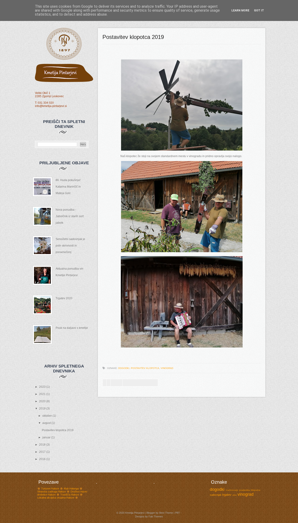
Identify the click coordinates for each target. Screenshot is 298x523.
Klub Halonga (71, 488)
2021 (42, 394)
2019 (42, 408)
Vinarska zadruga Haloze (51, 491)
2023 (42, 387)
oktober (47, 415)
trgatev (226, 494)
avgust (46, 423)
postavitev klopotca (145, 368)
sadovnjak (215, 494)
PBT (177, 512)
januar (46, 437)
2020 (42, 401)
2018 (42, 444)
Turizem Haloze (50, 488)
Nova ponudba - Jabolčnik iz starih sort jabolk (70, 216)
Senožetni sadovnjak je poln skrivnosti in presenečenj (70, 245)
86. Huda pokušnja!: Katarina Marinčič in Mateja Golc (68, 187)
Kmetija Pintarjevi (134, 512)
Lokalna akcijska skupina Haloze (55, 497)
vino (234, 495)
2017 (42, 452)
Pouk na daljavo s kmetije (72, 328)
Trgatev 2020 (64, 298)
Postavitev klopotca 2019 (58, 430)
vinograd (167, 368)
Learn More (240, 10)
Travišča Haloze (69, 494)
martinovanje (232, 490)
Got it (259, 10)
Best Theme (166, 512)
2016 (42, 459)
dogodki (123, 368)
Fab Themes (156, 516)
